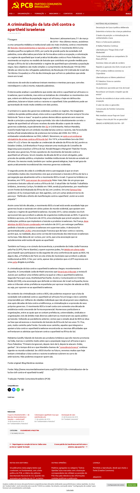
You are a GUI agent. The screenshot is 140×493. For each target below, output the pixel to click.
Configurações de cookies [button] (116, 485)
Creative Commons (105, 470)
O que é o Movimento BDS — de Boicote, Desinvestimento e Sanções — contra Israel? (18, 417)
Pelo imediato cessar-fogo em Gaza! (110, 115)
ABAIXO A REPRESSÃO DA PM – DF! (110, 123)
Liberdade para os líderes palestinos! (110, 77)
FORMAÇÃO (39, 13)
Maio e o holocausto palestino (108, 42)
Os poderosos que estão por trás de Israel (113, 88)
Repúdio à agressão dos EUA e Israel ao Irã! (113, 67)
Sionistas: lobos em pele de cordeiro (110, 63)
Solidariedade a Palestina (29, 430)
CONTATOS (68, 13)
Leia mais (70, 490)
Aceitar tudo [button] (132, 485)
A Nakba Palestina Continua (107, 46)
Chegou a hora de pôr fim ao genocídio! (112, 119)
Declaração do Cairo (68, 415)
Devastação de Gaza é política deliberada (112, 27)
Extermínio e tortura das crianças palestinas (113, 31)
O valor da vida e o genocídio (107, 105)
